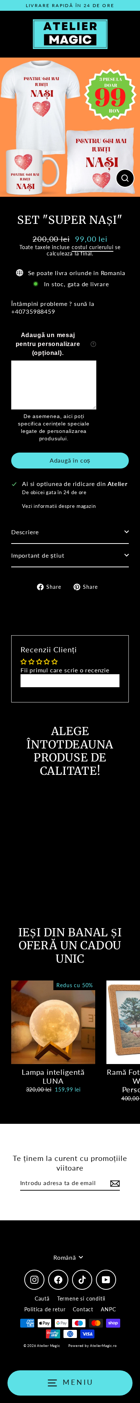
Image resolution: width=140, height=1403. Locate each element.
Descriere (25, 531)
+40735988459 (33, 311)
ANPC (108, 1309)
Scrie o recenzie (70, 680)
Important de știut (38, 555)
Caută (42, 1298)
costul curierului (92, 247)
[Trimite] (114, 1183)
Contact (83, 1309)
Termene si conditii (81, 1298)
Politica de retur (45, 1309)
